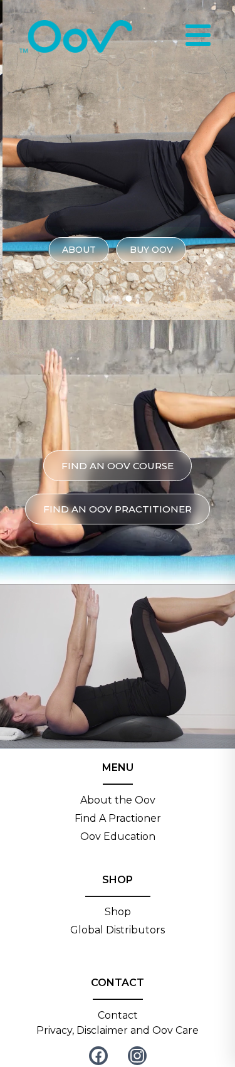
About (79, 249)
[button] (106, 298)
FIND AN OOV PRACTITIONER (117, 509)
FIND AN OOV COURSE (117, 466)
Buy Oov (151, 249)
